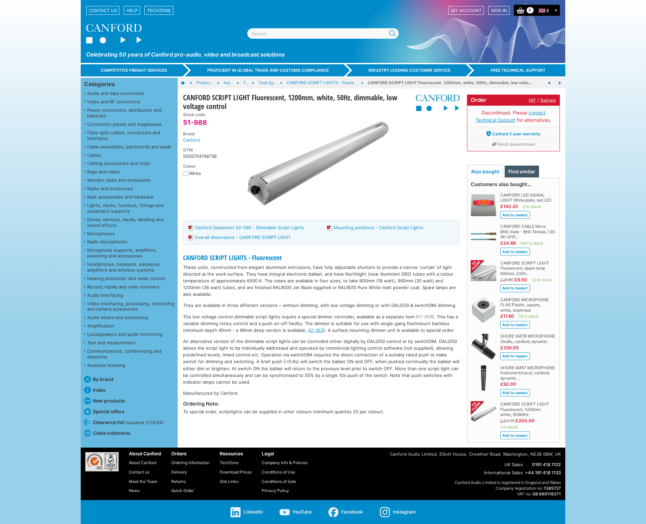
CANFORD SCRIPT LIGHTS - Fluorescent (232, 257)
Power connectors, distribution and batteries (124, 112)
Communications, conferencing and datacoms (124, 353)
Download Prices (236, 472)
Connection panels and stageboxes (124, 124)
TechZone (159, 10)
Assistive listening (106, 365)
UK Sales (513, 464)
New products (109, 401)
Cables (94, 155)
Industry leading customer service (409, 70)
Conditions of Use (278, 472)
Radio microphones (107, 241)
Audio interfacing (105, 295)
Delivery (548, 100)
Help (132, 10)
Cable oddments (112, 433)
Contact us (103, 10)
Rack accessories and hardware (120, 197)
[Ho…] (186, 83)
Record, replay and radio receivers (123, 286)
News (134, 490)
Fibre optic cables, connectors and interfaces (123, 135)
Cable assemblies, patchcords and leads (129, 146)
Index (99, 390)
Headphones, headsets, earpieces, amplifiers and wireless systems (124, 267)
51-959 (425, 316)
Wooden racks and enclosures (118, 180)
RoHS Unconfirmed (516, 144)
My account (466, 10)
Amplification (100, 325)
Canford (191, 140)
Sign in (499, 10)
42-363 (315, 330)
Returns (178, 481)
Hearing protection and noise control (126, 278)
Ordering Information (190, 462)
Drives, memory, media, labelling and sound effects (125, 222)
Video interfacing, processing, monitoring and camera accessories (130, 306)
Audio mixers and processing (117, 317)
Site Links (229, 481)
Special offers (108, 411)
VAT (532, 100)
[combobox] (323, 33)
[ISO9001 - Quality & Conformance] (102, 461)
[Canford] (435, 103)
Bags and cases (103, 171)
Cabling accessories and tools (118, 163)
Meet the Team (143, 481)
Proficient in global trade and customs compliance (268, 70)
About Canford (142, 462)
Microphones (101, 233)
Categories (99, 84)
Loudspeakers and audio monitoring (125, 334)
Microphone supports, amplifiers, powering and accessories (122, 252)
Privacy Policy (275, 490)
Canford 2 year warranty (516, 133)
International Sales (503, 472)
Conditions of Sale (279, 481)
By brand (103, 379)
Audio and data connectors (115, 93)
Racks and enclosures (110, 188)
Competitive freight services (134, 70)
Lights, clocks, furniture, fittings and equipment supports (125, 208)
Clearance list (128, 422)
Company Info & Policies (285, 462)
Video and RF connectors (113, 101)
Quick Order (182, 490)
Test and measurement (111, 342)
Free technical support (518, 70)
